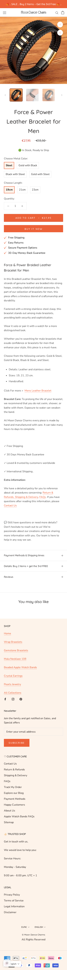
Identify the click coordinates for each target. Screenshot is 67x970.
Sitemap (9, 830)
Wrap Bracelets (13, 650)
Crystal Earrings (13, 684)
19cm (9, 198)
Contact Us (10, 772)
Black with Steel (15, 182)
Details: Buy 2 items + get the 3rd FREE (26, 574)
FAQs (7, 789)
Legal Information (14, 915)
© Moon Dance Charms (33, 943)
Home (7, 642)
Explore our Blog (14, 801)
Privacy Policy (12, 903)
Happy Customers (14, 813)
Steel (9, 174)
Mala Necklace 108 (15, 667)
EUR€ (24, 935)
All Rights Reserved (33, 948)
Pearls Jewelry (12, 692)
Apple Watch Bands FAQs (19, 825)
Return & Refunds (14, 778)
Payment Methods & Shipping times (24, 563)
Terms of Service (14, 909)
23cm (35, 198)
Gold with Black (28, 174)
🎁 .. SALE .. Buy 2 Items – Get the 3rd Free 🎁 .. (33, 4)
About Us (9, 819)
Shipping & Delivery (15, 784)
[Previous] (5, 95)
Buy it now (33, 237)
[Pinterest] (21, 707)
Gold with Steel (40, 182)
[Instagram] (13, 707)
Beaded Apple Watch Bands (20, 675)
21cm (22, 198)
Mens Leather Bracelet (38, 399)
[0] (62, 12)
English (39, 935)
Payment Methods (14, 807)
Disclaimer (10, 920)
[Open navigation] (4, 12)
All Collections (12, 701)
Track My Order (13, 795)
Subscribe (17, 751)
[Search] (56, 12)
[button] (12, 964)
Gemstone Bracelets (16, 659)
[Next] (61, 95)
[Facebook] (5, 707)
